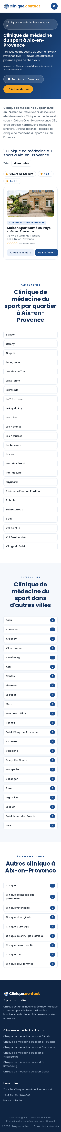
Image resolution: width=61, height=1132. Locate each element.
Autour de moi (20, 89)
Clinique (24, 6)
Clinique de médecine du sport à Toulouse (29, 1042)
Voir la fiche (45, 252)
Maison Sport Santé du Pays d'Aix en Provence (28, 229)
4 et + (47, 174)
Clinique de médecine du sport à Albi (26, 1071)
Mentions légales (18, 1117)
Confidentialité (43, 1117)
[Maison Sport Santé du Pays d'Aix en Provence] (30, 203)
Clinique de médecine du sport (32, 66)
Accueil (7, 66)
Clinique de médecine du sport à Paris (26, 1036)
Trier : (7, 163)
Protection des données (19, 1121)
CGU (31, 1117)
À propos (39, 1121)
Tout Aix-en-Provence (25, 79)
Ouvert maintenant (21, 174)
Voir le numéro (22, 252)
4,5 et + (14, 181)
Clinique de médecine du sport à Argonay (29, 1047)
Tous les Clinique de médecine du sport (27, 1089)
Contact (50, 1121)
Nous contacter (13, 1100)
